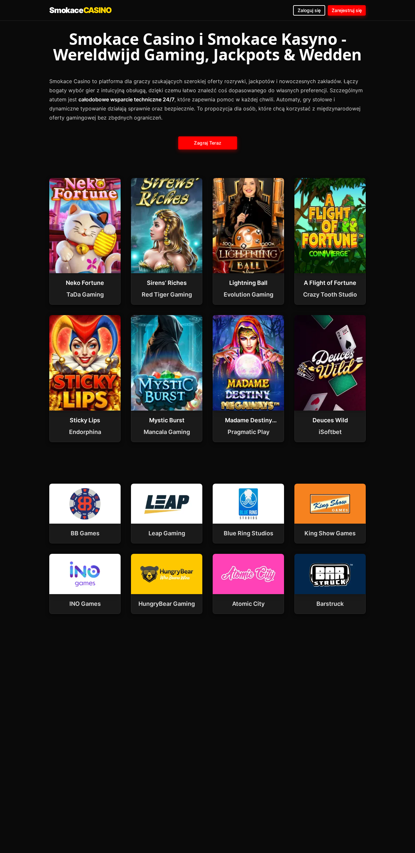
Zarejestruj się (347, 10)
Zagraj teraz (207, 143)
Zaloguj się (309, 10)
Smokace (80, 10)
